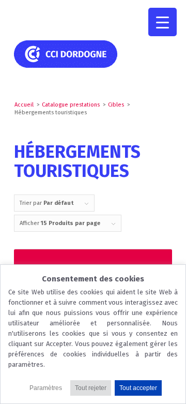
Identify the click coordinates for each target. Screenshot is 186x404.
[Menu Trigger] (162, 22)
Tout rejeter (90, 388)
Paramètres (45, 388)
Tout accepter (138, 388)
